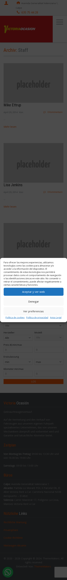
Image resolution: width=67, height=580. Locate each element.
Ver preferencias (33, 311)
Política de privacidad (37, 317)
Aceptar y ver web (33, 291)
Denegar (33, 301)
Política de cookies (15, 317)
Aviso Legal (55, 317)
